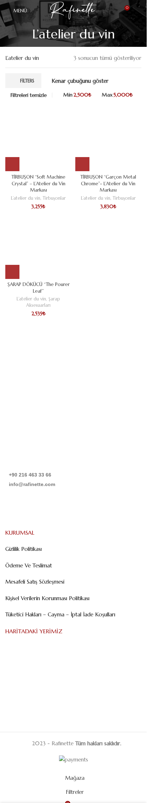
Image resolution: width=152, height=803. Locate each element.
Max (117, 95)
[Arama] (138, 11)
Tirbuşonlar (54, 198)
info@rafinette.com (32, 484)
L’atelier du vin (25, 198)
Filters (27, 81)
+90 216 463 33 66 (30, 475)
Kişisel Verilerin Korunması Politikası (47, 598)
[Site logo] (73, 10)
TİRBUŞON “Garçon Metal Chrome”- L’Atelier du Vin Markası (108, 183)
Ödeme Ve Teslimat (28, 565)
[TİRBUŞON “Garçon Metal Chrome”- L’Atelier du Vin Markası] (108, 138)
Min (77, 95)
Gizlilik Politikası (23, 549)
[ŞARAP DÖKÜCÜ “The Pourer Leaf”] (38, 246)
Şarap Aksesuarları (43, 302)
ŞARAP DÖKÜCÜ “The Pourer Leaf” (38, 287)
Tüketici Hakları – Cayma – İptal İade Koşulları (60, 614)
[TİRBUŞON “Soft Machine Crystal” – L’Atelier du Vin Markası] (38, 138)
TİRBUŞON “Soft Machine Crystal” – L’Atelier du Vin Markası (38, 183)
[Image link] (41, 448)
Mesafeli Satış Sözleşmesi (34, 581)
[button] (12, 164)
